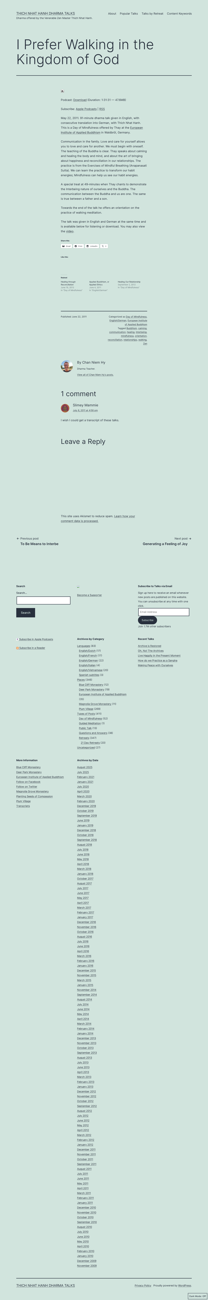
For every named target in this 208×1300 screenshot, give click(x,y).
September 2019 (87, 815)
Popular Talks (129, 13)
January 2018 (85, 873)
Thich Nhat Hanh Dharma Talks (45, 13)
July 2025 (83, 772)
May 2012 (83, 1125)
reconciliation (115, 339)
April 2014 (83, 1018)
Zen (145, 343)
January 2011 (85, 1202)
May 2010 (83, 1241)
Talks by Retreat (152, 13)
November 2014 (86, 989)
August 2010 (84, 1226)
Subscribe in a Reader (32, 647)
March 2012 (84, 1135)
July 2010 (82, 1231)
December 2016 (86, 922)
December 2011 (86, 1149)
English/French (88, 655)
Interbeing (141, 332)
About (112, 13)
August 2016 (84, 936)
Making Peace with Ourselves (155, 665)
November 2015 (86, 975)
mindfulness (127, 335)
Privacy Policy (143, 1285)
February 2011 (85, 1197)
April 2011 (83, 1188)
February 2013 (85, 1081)
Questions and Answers (93, 732)
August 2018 (84, 844)
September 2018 (87, 839)
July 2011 (82, 1173)
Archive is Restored (149, 645)
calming (142, 328)
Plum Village (86, 708)
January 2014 (85, 1033)
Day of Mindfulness (136, 316)
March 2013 (84, 1076)
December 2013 (86, 1038)
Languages (83, 645)
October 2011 (85, 1159)
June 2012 (83, 1120)
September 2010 (87, 1222)
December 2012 (86, 1091)
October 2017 (85, 878)
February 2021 (85, 776)
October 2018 (85, 835)
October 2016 (85, 931)
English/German (118, 320)
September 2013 (87, 1052)
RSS (102, 109)
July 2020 (83, 786)
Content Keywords (179, 13)
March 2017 (84, 907)
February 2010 (85, 1251)
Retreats (84, 737)
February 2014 (85, 1028)
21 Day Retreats (90, 742)
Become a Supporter (89, 595)
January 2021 (85, 781)
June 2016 (83, 946)
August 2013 (84, 1057)
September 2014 (87, 994)
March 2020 (84, 796)
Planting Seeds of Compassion (34, 796)
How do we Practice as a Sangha (157, 660)
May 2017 (83, 897)
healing (131, 332)
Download (80, 100)
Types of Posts (86, 713)
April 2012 (83, 1130)
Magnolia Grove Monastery (95, 703)
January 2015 (85, 985)
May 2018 (83, 859)
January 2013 (85, 1086)
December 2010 (86, 1207)
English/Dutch (87, 650)
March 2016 (84, 956)
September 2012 (87, 1106)
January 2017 (85, 917)
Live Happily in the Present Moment (159, 655)
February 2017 (85, 912)
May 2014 (83, 1014)
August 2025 (84, 767)
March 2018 (84, 868)
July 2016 (82, 941)
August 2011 (84, 1168)
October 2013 (85, 1047)
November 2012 (86, 1096)
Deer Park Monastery (91, 689)
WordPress (184, 1285)
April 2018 (83, 864)
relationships (130, 339)
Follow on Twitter (26, 786)
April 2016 (83, 951)
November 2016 (86, 926)
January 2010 (85, 1255)
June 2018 (83, 854)
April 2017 (83, 902)
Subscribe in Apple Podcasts (36, 639)
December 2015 (86, 970)
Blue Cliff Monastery (91, 684)
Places (81, 679)
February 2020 (86, 801)
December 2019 (86, 805)
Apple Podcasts (86, 109)
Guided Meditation (90, 723)
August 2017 (84, 883)
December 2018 (86, 830)
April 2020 (83, 791)
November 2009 (87, 1265)
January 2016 (85, 965)
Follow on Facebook (28, 781)
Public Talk (85, 728)
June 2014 (83, 1009)
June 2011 (83, 1178)
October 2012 (85, 1101)
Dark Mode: (195, 1296)
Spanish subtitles (89, 674)
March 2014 (84, 1023)
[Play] (62, 91)
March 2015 (84, 980)
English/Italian (87, 665)
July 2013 (82, 1062)
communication (117, 332)
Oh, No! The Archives (151, 650)
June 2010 (83, 1236)
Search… (21, 592)
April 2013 (83, 1072)
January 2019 (85, 825)
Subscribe (147, 620)
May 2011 (82, 1183)
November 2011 (86, 1154)
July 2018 (82, 849)
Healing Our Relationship (129, 282)
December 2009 (86, 1260)
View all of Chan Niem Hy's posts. (95, 374)
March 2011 (84, 1193)
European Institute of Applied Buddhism (102, 694)
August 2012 (84, 1110)
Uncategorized (86, 747)
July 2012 (82, 1115)
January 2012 (85, 1144)
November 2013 (86, 1043)
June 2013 (83, 1067)
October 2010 (85, 1217)
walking (142, 339)
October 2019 (85, 810)
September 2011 (86, 1164)
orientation (141, 335)
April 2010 (83, 1246)
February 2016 (85, 960)
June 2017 (83, 893)
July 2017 (82, 888)
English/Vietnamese (90, 670)
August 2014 (84, 999)
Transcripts (23, 805)
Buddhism (131, 328)
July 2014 (83, 1004)
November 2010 (86, 1212)
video (69, 231)
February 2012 (85, 1139)
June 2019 (83, 820)
